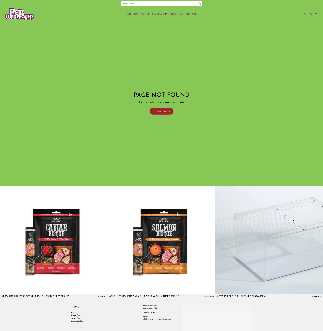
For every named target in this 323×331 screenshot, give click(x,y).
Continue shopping (161, 111)
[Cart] (316, 14)
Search (73, 312)
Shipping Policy (77, 321)
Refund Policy (76, 315)
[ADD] (103, 290)
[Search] (305, 14)
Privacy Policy (76, 318)
